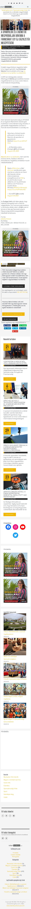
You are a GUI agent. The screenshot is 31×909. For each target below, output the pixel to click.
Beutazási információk (11, 777)
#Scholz (10, 170)
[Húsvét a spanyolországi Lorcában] (15, 670)
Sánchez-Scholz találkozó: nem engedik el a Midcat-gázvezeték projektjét (14, 403)
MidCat (3, 265)
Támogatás (15, 856)
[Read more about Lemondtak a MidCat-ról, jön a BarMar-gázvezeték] (15, 351)
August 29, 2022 (12, 196)
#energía (23, 187)
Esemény (6, 785)
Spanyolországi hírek (20, 10)
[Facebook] (8, 3)
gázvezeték (21, 264)
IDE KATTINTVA (22, 292)
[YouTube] (16, 3)
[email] (22, 3)
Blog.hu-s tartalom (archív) (12, 780)
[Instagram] (11, 3)
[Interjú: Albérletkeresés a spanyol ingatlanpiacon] (15, 621)
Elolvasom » (10, 423)
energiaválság (12, 264)
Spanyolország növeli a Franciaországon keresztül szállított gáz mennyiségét (15, 494)
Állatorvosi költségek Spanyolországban (15, 888)
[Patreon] (19, 3)
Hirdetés (15, 853)
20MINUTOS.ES (6, 219)
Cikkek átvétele (15, 855)
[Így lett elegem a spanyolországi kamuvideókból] (15, 710)
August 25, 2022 (13, 151)
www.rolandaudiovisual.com (15, 906)
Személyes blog (9, 794)
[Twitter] (14, 3)
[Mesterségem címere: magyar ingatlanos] (15, 689)
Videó (5, 797)
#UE (21, 178)
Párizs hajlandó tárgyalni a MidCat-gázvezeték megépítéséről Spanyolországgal (15, 448)
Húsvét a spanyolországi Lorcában (15, 679)
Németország (11, 265)
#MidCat (16, 187)
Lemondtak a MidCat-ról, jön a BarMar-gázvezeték (15, 362)
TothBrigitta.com (7, 10)
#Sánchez (15, 168)
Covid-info (7, 783)
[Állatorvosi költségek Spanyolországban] (15, 646)
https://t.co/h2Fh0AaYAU (16, 189)
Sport (5, 791)
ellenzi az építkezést (10, 157)
